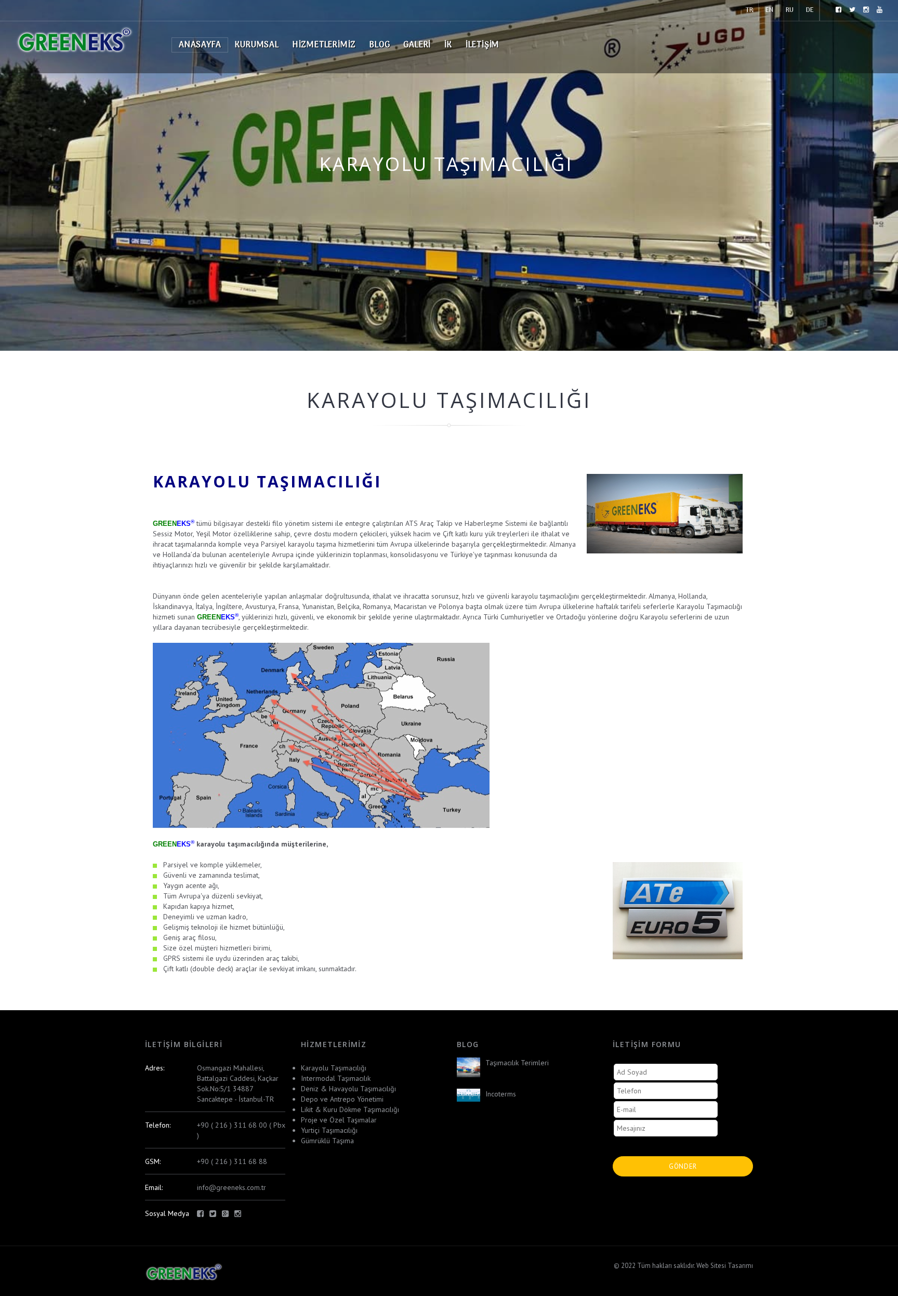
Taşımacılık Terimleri (517, 1062)
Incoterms (500, 1094)
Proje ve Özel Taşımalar (339, 1120)
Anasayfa (200, 45)
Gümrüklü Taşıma (327, 1140)
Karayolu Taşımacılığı (333, 1068)
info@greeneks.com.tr (231, 1187)
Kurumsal (257, 45)
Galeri (417, 45)
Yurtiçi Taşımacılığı (329, 1130)
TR (749, 10)
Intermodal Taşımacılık (336, 1078)
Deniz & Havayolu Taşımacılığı (348, 1088)
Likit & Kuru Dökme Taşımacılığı (350, 1109)
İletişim (482, 45)
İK (448, 45)
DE (810, 10)
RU (790, 10)
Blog (379, 45)
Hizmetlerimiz (324, 45)
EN (769, 10)
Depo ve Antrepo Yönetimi (342, 1099)
